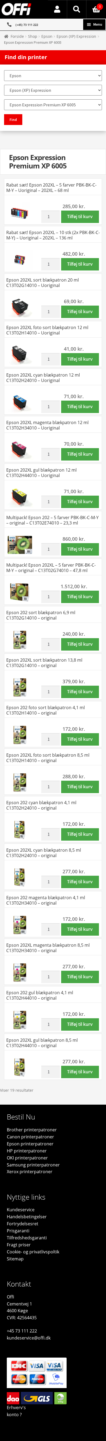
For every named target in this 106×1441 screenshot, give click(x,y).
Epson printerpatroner (30, 1144)
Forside (17, 36)
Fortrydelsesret (22, 1224)
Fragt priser (19, 1245)
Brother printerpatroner (32, 1130)
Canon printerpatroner (30, 1137)
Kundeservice (21, 1210)
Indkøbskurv (93, 5)
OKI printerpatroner (27, 1158)
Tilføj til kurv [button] (80, 216)
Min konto (57, 9)
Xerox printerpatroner (29, 1172)
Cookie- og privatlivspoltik (33, 1252)
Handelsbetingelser (27, 1217)
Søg (76, 9)
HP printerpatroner (27, 1151)
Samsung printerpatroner (33, 1165)
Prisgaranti (18, 1231)
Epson (46, 36)
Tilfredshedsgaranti (27, 1238)
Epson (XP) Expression (76, 36)
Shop (32, 36)
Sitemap (15, 1259)
